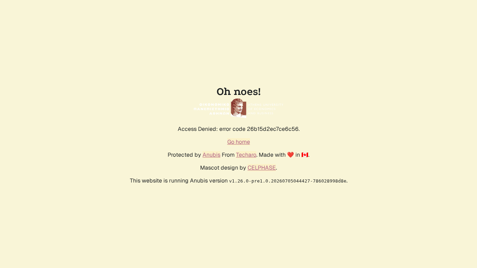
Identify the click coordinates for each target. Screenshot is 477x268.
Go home (238, 142)
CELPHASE (262, 167)
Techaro (246, 154)
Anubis (211, 154)
